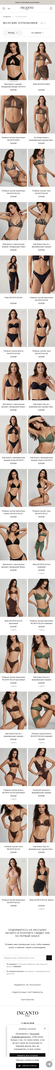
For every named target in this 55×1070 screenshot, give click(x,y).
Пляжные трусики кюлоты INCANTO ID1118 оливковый (41, 735)
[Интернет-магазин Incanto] (27, 8)
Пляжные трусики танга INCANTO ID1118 (13, 848)
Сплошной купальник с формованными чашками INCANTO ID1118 (41, 791)
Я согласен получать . (28, 972)
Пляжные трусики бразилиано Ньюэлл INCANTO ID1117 (13, 512)
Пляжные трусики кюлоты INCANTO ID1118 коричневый (13, 791)
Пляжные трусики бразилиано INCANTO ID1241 (13, 901)
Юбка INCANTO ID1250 (13, 298)
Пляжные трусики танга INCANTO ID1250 (41, 352)
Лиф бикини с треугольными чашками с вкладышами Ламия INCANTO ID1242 (13, 245)
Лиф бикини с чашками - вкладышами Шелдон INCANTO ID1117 (13, 85)
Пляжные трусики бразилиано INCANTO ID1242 (13, 192)
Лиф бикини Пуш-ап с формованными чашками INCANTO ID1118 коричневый (13, 735)
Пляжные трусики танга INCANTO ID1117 (41, 512)
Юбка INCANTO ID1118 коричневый (13, 622)
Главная (7, 16)
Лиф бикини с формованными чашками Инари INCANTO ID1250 (13, 459)
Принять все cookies (27, 1055)
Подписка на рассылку (27, 985)
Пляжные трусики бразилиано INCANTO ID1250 (41, 299)
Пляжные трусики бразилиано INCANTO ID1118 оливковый (41, 622)
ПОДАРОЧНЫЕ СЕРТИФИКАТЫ (27, 992)
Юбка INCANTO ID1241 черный (41, 900)
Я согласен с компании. (27, 965)
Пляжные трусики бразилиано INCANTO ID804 (13, 139)
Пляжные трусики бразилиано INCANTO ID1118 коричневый (13, 678)
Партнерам (27, 1000)
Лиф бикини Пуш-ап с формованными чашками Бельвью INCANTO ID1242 (41, 245)
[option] (27, 2)
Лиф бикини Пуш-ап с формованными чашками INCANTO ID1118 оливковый (41, 678)
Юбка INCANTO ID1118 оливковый (41, 565)
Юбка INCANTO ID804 (41, 84)
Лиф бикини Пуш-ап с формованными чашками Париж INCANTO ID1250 (41, 405)
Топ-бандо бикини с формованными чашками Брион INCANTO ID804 (41, 139)
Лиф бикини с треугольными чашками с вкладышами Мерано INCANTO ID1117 (13, 565)
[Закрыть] (45, 1028)
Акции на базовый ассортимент (27, 2)
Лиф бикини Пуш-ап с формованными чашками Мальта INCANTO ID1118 (41, 848)
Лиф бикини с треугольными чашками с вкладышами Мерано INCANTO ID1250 (13, 405)
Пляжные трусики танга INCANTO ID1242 (41, 192)
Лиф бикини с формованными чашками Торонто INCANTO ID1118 (41, 459)
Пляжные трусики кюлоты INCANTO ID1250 (14, 352)
